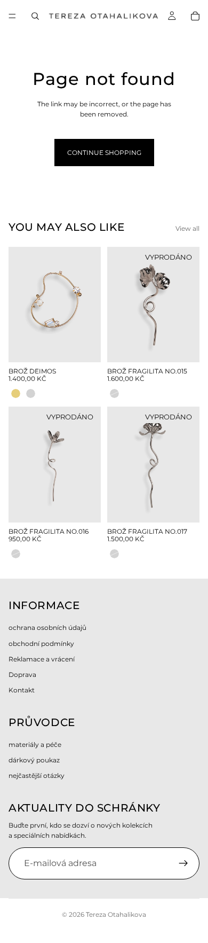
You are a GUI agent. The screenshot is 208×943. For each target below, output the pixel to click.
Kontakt (22, 690)
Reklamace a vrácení (42, 659)
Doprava (22, 675)
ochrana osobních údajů (47, 628)
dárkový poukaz (34, 760)
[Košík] (195, 16)
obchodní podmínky (41, 644)
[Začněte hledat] (35, 16)
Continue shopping (104, 153)
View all (187, 228)
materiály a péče (35, 745)
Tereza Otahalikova (116, 914)
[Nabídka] (12, 16)
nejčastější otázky (37, 775)
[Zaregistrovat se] (183, 863)
